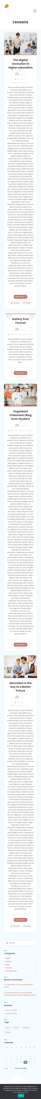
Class (16, 83)
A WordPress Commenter (16, 984)
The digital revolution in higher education (20, 63)
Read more (19, 297)
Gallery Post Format (20, 321)
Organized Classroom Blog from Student (21, 415)
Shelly (28, 303)
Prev (9, 316)
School (21, 83)
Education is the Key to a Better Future (20, 686)
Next (32, 316)
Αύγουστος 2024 (11, 1010)
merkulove (10, 993)
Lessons (16, 303)
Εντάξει (21, 1095)
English (7, 958)
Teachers (24, 334)
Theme (26, 83)
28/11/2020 (20, 79)
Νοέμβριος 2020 (11, 1013)
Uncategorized (11, 971)
